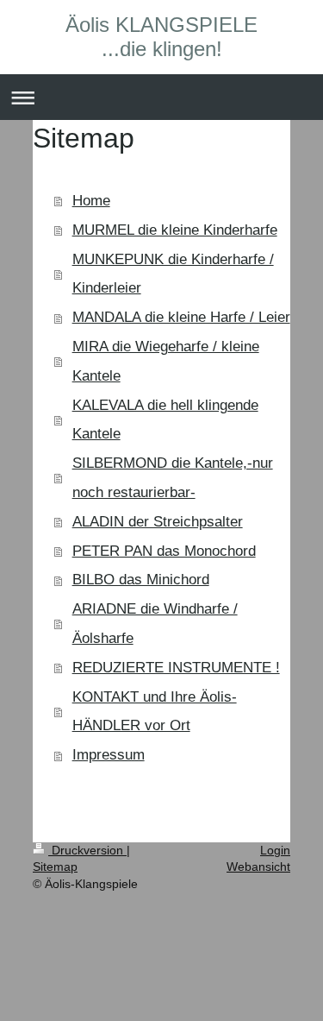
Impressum (108, 755)
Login (275, 850)
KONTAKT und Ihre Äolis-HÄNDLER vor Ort (154, 711)
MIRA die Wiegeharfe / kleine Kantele (165, 361)
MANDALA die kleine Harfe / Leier (181, 317)
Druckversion (87, 850)
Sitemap (55, 866)
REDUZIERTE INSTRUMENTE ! (176, 667)
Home (91, 200)
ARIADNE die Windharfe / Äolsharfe (155, 623)
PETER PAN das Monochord (164, 551)
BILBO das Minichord (140, 579)
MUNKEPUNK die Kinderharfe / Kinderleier (173, 274)
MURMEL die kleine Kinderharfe (174, 230)
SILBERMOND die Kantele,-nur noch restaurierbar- (172, 478)
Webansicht (258, 866)
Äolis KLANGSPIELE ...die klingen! (161, 36)
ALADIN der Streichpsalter (157, 522)
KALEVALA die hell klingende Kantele (165, 420)
